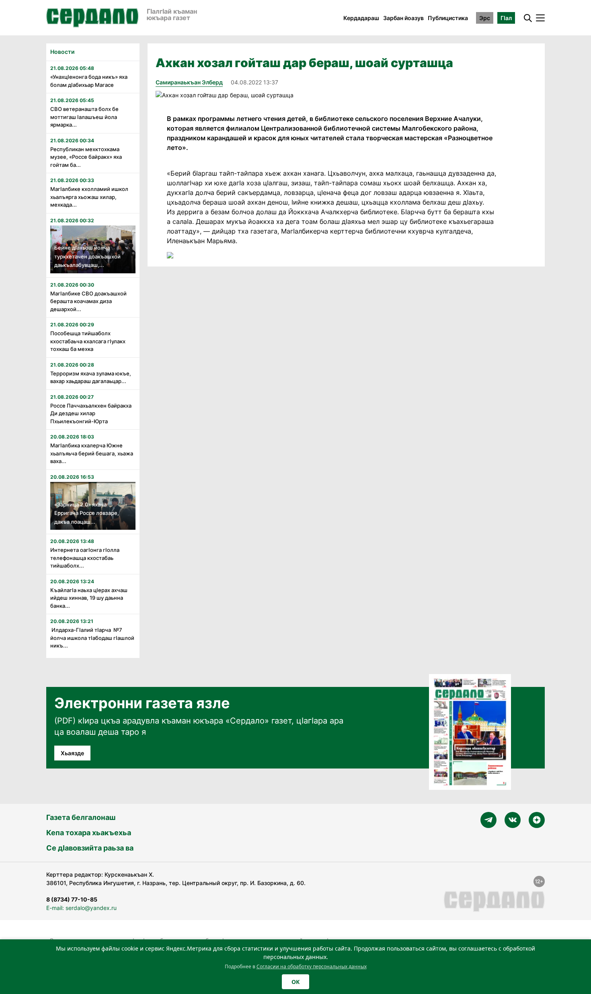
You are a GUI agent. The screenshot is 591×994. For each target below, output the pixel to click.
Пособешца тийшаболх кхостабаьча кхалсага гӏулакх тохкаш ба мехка (87, 341)
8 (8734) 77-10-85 (71, 899)
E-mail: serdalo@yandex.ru (81, 907)
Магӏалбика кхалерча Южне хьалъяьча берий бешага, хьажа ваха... (91, 453)
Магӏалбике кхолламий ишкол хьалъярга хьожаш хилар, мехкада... (89, 197)
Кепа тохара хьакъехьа (88, 832)
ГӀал (506, 17)
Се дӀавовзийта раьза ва (89, 848)
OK (295, 982)
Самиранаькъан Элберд (189, 82)
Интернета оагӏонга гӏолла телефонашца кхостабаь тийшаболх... (84, 558)
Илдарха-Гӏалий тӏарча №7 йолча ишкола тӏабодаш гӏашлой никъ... (92, 638)
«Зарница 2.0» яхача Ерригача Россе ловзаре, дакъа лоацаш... (86, 513)
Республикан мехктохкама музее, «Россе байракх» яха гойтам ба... (86, 157)
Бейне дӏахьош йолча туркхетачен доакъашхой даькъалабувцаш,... (87, 256)
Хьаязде (72, 753)
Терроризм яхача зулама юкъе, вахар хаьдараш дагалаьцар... (90, 377)
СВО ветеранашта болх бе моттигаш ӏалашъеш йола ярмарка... (84, 117)
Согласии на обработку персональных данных (312, 966)
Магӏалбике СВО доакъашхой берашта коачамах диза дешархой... (88, 301)
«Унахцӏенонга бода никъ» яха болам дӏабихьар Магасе (88, 81)
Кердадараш (361, 17)
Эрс (484, 17)
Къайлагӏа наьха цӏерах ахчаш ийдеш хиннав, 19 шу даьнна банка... (88, 598)
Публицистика (448, 17)
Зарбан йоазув (403, 17)
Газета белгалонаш (80, 817)
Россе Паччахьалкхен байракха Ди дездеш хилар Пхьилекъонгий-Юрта (90, 413)
